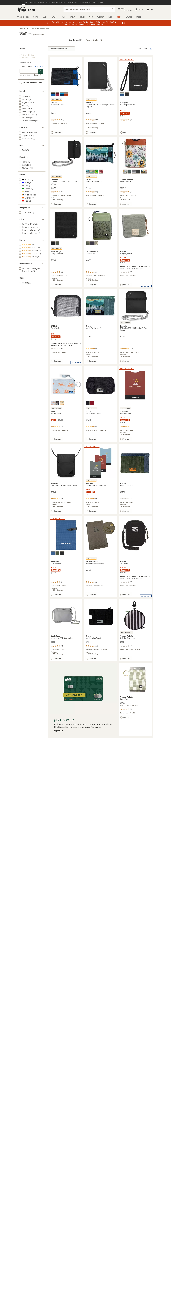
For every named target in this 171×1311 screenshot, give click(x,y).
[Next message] (120, 23)
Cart (151, 9)
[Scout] (96, 243)
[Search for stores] (40, 71)
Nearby (40, 66)
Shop (31, 9)
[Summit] (88, 172)
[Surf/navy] (62, 94)
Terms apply (96, 727)
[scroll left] (121, 171)
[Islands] (101, 172)
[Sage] (57, 243)
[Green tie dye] (96, 172)
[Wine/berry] (57, 94)
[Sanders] (134, 172)
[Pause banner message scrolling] (123, 23)
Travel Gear (23, 29)
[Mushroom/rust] (66, 94)
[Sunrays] (53, 403)
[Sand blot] (57, 403)
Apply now (58, 731)
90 (151, 48)
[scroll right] (148, 171)
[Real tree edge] (147, 172)
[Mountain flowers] (125, 172)
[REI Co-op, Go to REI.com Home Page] (21, 9)
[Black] (127, 94)
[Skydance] (143, 172)
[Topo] (129, 172)
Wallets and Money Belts (39, 29)
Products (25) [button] (75, 40)
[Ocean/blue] (53, 94)
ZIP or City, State (26, 67)
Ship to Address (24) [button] (32, 83)
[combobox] (89, 9)
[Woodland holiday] (62, 403)
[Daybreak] (92, 172)
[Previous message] (47, 23)
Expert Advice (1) (94, 40)
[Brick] (92, 403)
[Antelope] (57, 553)
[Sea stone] (122, 94)
